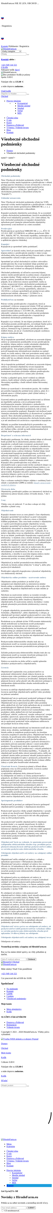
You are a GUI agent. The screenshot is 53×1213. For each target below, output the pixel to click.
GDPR (10, 994)
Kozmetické (22, 103)
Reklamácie (12, 1025)
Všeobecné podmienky (16, 998)
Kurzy (9, 123)
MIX (19, 113)
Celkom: (4, 1062)
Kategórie (11, 1146)
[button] (4, 96)
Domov (10, 151)
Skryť (17, 70)
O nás (9, 120)
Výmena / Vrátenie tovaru (18, 127)
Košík (9, 1011)
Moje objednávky (14, 1009)
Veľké (20, 111)
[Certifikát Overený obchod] (10, 962)
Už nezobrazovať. (12, 1210)
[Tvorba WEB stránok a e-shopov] (19, 1039)
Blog (9, 130)
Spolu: (4, 77)
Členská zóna (12, 118)
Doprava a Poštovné (15, 125)
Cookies (10, 996)
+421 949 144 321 (9, 65)
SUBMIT (31, 1208)
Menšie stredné (23, 106)
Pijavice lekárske (14, 101)
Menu (9, 1144)
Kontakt (4, 46)
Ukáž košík (6, 91)
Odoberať (31, 959)
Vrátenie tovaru (13, 1027)
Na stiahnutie (12, 989)
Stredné (20, 108)
